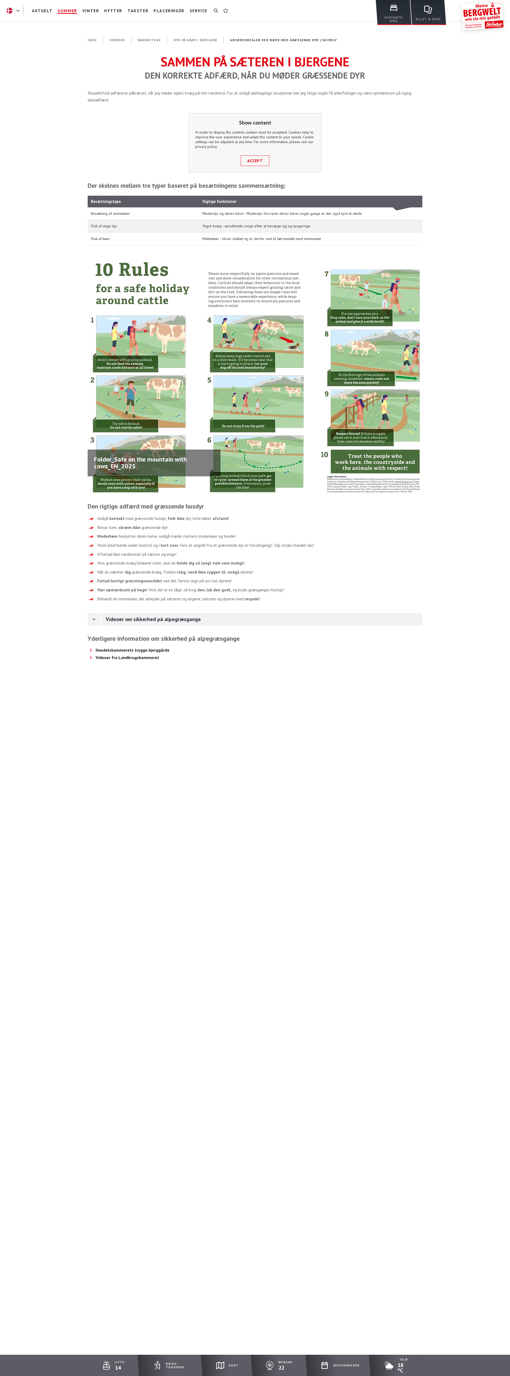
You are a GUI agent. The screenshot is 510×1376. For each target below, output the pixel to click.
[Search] (216, 10)
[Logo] (482, 15)
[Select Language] (13, 10)
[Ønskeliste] (225, 10)
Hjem (92, 40)
